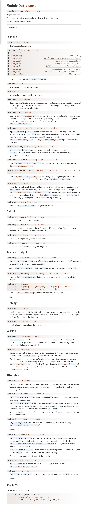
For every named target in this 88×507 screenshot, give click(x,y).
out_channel (23, 42)
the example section (17, 21)
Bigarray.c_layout (60, 287)
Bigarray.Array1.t (24, 289)
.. (35, 11)
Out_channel (28, 6)
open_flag (31, 50)
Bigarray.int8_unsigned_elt (35, 287)
